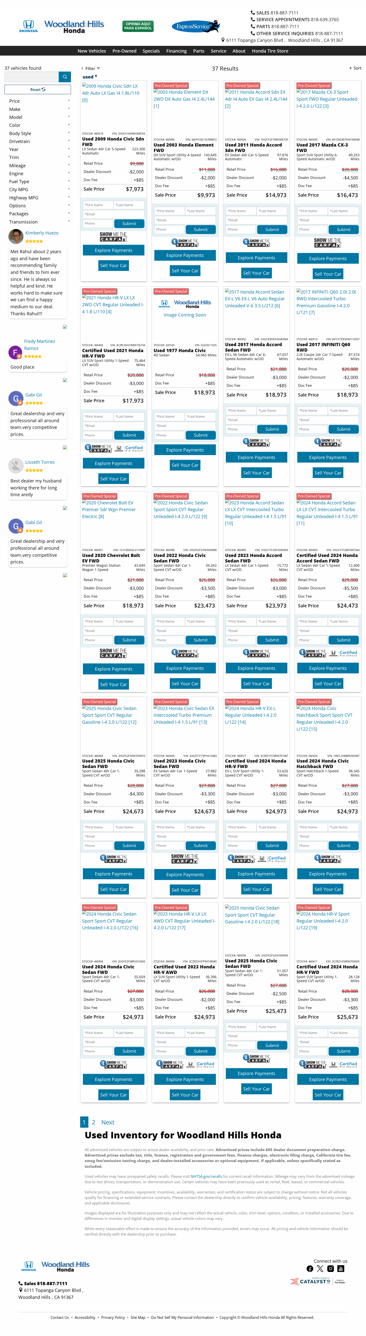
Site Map (138, 1317)
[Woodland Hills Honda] (62, 26)
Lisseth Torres (40, 462)
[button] (91, 51)
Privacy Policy (113, 1317)
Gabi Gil (33, 395)
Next (108, 1122)
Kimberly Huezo (42, 233)
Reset (36, 89)
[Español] (138, 26)
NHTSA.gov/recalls (206, 1176)
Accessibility (85, 1317)
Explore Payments (113, 250)
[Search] (65, 77)
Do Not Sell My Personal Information (183, 1317)
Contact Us (60, 1317)
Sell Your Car (113, 265)
